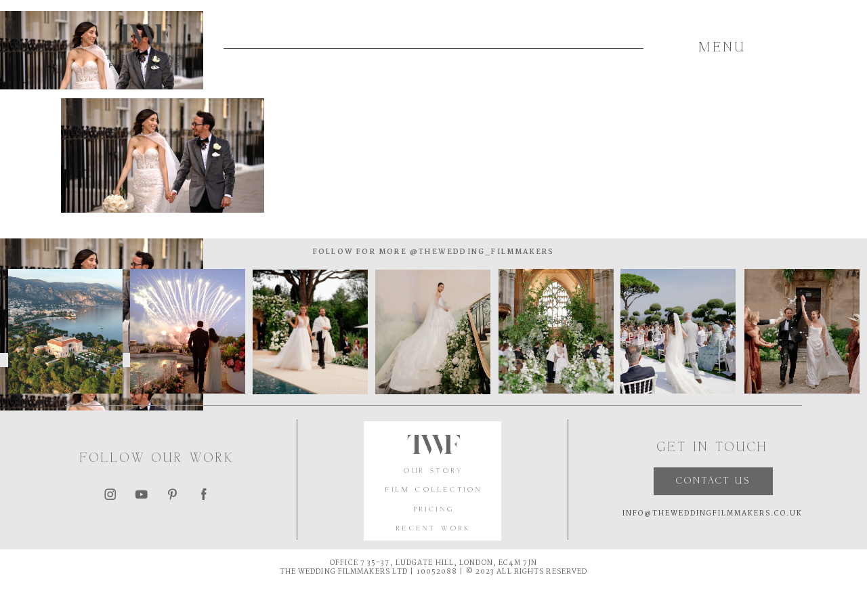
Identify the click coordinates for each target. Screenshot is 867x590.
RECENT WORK (433, 528)
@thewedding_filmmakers (481, 252)
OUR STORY (434, 471)
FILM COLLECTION (433, 490)
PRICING (434, 509)
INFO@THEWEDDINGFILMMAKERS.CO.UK (712, 514)
